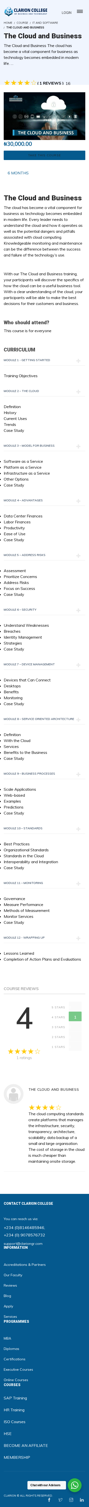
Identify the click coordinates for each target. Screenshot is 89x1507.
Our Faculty (13, 1275)
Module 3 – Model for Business (29, 445)
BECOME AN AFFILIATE (26, 1445)
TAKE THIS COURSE (44, 155)
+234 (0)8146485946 (24, 1227)
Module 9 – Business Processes (29, 773)
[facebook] (49, 1500)
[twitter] (60, 1500)
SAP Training (15, 1397)
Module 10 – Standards (23, 828)
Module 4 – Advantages (23, 500)
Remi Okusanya (41, 1081)
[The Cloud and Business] (44, 115)
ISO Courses (14, 1421)
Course (22, 22)
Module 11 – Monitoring (23, 883)
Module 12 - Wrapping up (24, 937)
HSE (8, 1433)
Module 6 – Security (20, 609)
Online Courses (16, 1380)
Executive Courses (18, 1369)
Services (10, 1316)
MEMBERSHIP (17, 1457)
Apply (8, 1306)
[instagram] (71, 1500)
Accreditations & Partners (25, 1264)
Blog (7, 1296)
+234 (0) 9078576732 (24, 1234)
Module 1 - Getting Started (27, 360)
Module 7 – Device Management (29, 664)
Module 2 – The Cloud (21, 391)
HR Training (14, 1409)
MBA (7, 1338)
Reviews (10, 1285)
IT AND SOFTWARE (45, 22)
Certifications (14, 1359)
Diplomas (11, 1348)
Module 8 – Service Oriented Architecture (39, 719)
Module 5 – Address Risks (24, 555)
